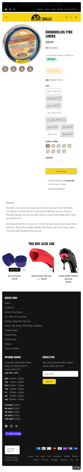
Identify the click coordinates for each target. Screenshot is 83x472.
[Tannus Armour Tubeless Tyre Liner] (68, 260)
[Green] (53, 146)
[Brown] (64, 146)
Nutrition (75, 456)
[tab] (10, 203)
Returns (60, 9)
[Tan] (69, 146)
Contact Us (9, 307)
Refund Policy (10, 339)
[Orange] (48, 151)
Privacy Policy (10, 335)
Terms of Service (12, 348)
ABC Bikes (13, 458)
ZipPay (53, 9)
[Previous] (6, 4)
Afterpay (40, 9)
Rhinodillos (53, 47)
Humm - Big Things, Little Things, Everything (23, 325)
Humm (47, 9)
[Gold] (58, 151)
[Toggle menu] (7, 17)
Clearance (64, 460)
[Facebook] (6, 9)
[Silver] (58, 146)
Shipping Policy (11, 330)
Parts (49, 456)
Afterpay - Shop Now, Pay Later (18, 321)
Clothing (67, 456)
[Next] (76, 4)
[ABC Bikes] (41, 17)
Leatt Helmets (57, 4)
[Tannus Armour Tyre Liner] (41, 260)
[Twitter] (14, 9)
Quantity (49, 157)
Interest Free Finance (14, 312)
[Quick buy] (24, 270)
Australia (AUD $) (70, 9)
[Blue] (64, 151)
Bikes (43, 456)
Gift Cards (45, 460)
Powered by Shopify (11, 460)
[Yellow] (48, 146)
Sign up (49, 381)
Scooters (36, 460)
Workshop (54, 460)
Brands (30, 456)
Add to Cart (61, 171)
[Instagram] (10, 9)
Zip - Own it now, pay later (15, 316)
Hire (77, 460)
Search (7, 303)
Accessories (57, 456)
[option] (22, 44)
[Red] (53, 151)
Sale (37, 456)
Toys (71, 460)
